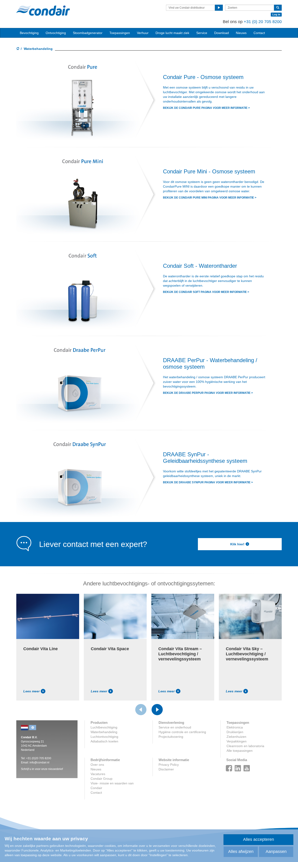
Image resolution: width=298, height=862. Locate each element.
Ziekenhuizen (236, 736)
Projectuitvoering (171, 736)
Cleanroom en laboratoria (245, 746)
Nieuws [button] (241, 33)
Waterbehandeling (104, 732)
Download (221, 33)
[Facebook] (229, 767)
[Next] (157, 709)
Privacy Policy (169, 764)
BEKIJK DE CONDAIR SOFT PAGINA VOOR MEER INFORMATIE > (206, 292)
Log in (276, 14)
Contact (259, 33)
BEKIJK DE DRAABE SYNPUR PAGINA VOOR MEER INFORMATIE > (208, 482)
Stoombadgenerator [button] (87, 33)
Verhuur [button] (143, 33)
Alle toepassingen (240, 750)
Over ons (97, 764)
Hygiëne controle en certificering (182, 732)
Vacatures (98, 774)
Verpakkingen (237, 741)
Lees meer (31, 691)
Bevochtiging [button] (29, 33)
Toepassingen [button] (119, 33)
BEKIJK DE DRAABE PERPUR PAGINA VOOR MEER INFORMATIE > (208, 393)
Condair (43, 10)
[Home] (18, 49)
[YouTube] (247, 767)
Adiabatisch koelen (104, 741)
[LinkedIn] (238, 767)
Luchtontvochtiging (104, 736)
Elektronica (235, 727)
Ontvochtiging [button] (56, 33)
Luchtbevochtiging (104, 727)
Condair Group (101, 778)
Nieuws (96, 769)
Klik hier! (237, 544)
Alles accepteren (258, 839)
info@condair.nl (39, 762)
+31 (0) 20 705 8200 (263, 21)
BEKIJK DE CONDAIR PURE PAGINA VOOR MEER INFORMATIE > (206, 108)
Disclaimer (166, 769)
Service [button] (201, 33)
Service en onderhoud (175, 727)
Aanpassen (276, 851)
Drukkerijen (235, 732)
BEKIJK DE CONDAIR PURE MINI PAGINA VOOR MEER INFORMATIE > (209, 197)
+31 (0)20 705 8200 (38, 758)
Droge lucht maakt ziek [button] (172, 33)
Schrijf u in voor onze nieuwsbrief (42, 769)
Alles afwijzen (241, 851)
